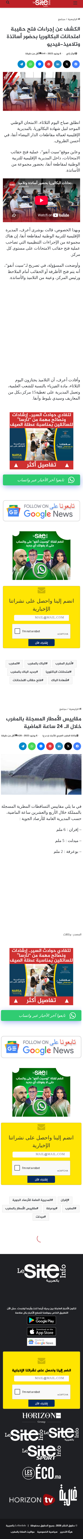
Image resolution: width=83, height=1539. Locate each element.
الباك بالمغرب (37, 663)
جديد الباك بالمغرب (23, 672)
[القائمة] (75, 4)
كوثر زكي (70, 54)
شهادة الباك (59, 680)
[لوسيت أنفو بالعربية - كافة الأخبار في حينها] (41, 3)
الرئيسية (73, 19)
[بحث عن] (8, 4)
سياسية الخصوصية (47, 1532)
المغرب (13, 663)
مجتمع (61, 19)
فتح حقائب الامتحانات (27, 680)
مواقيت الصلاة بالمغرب (23, 1532)
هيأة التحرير (66, 1532)
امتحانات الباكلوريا (58, 672)
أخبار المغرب (63, 663)
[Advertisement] (41, 329)
